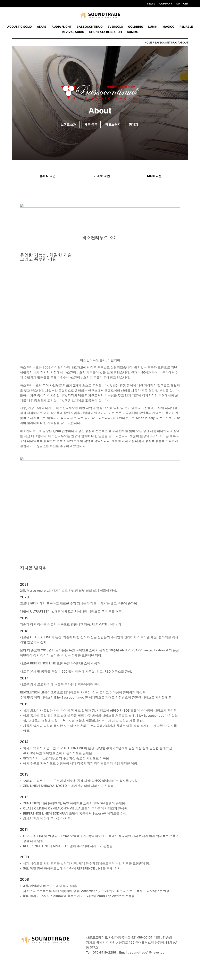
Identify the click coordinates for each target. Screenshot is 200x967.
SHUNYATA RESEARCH (105, 32)
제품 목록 (91, 124)
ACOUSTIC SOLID (19, 26)
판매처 (133, 124)
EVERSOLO (115, 26)
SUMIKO (132, 32)
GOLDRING (135, 26)
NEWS (151, 3)
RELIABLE (186, 26)
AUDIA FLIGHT (62, 26)
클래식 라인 (47, 176)
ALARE (41, 26)
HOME (148, 42)
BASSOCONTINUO (90, 26)
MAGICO (168, 26)
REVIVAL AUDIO (73, 32)
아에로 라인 (102, 176)
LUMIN (152, 26)
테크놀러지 (113, 124)
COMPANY (165, 3)
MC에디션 (154, 176)
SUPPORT (182, 3)
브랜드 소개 (68, 124)
